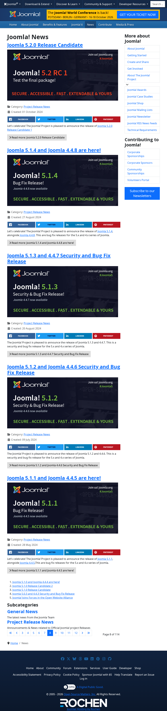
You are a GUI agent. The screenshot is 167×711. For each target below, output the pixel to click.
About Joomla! (29, 24)
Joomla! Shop (135, 103)
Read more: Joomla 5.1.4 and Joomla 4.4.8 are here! (42, 243)
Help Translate (123, 674)
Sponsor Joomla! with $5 (97, 674)
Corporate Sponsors (139, 163)
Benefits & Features (55, 24)
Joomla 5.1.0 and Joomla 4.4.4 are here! (36, 582)
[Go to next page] (82, 633)
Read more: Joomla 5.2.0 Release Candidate (38, 137)
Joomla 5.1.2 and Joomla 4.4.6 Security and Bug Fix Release (63, 369)
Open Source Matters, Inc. (80, 694)
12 (76, 633)
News (90, 24)
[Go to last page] (88, 633)
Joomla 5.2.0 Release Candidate (45, 44)
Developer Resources (132, 4)
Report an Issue (144, 674)
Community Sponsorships (135, 171)
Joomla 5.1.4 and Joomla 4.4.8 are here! (54, 150)
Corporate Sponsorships (135, 154)
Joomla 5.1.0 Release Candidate (31, 590)
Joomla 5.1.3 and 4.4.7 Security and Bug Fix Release (59, 258)
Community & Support (98, 4)
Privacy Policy (52, 674)
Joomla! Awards (136, 90)
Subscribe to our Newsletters (142, 193)
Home (13, 24)
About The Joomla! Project (138, 77)
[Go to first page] (10, 633)
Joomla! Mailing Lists (139, 110)
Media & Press (125, 24)
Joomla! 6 (77, 24)
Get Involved (135, 68)
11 (69, 633)
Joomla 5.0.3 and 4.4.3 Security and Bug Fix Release (43, 594)
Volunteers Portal (138, 180)
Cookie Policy (71, 674)
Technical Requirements (142, 130)
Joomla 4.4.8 (27, 235)
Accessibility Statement (27, 674)
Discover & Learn (67, 4)
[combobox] (157, 4)
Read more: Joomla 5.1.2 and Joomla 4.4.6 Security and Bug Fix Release (54, 465)
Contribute (105, 24)
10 (62, 633)
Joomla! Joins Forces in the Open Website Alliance (42, 597)
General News (22, 611)
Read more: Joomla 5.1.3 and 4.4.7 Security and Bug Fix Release (50, 354)
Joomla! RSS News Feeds (142, 123)
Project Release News (37, 106)
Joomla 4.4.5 (27, 563)
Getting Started (136, 55)
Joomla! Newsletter (139, 116)
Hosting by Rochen (83, 709)
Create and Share (138, 62)
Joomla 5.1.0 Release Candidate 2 (32, 586)
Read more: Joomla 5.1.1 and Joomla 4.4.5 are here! (42, 570)
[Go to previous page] (17, 633)
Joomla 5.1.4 (105, 231)
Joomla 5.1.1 (105, 559)
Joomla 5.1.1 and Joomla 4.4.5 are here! (54, 477)
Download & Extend (37, 4)
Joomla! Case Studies (140, 96)
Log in (83, 678)
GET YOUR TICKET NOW (138, 14)
